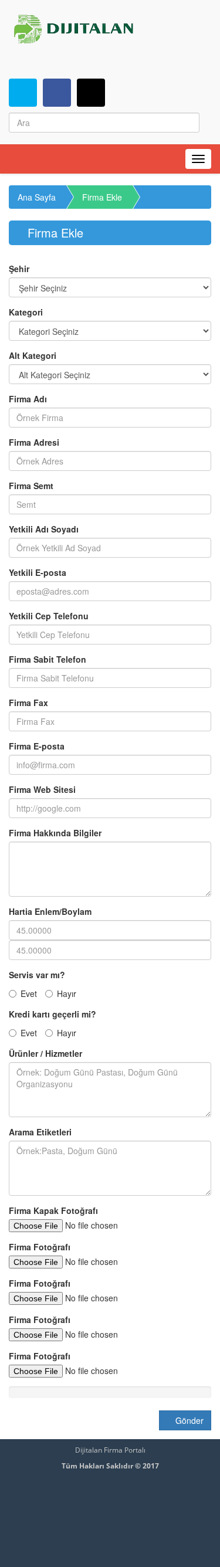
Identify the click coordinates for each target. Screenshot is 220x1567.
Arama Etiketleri (40, 1132)
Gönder (188, 1420)
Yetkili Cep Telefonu (49, 616)
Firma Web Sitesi (42, 789)
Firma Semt (31, 485)
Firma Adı (28, 399)
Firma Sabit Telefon (47, 659)
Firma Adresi (34, 442)
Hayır (66, 993)
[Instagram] (91, 93)
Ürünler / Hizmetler (45, 1053)
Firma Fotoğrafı (39, 1247)
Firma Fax (28, 702)
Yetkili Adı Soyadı (44, 529)
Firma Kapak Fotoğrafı (53, 1210)
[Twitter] (23, 93)
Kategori (26, 312)
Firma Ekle (102, 197)
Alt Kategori (32, 355)
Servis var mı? (37, 975)
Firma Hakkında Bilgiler (55, 833)
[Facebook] (57, 93)
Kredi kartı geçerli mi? (52, 1014)
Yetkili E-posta (37, 572)
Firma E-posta (37, 746)
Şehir (19, 268)
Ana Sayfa (37, 197)
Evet (29, 993)
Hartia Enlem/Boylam (50, 911)
